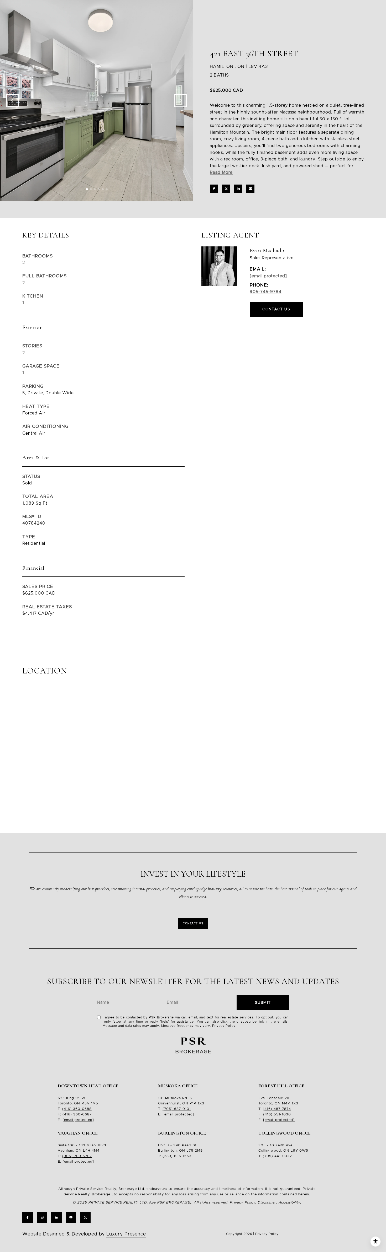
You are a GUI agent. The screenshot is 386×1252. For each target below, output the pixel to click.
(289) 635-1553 (177, 1156)
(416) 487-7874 (277, 1109)
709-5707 (82, 1156)
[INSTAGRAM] (42, 1217)
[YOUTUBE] (71, 1217)
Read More (221, 172)
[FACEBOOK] (27, 1217)
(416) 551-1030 (277, 1114)
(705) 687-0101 (177, 1109)
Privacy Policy (224, 1025)
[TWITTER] (85, 1217)
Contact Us (193, 923)
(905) (67, 1156)
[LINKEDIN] (56, 1217)
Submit (263, 1003)
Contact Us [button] (276, 309)
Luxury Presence (126, 1234)
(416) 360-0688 (77, 1109)
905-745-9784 (265, 292)
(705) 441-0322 (277, 1156)
